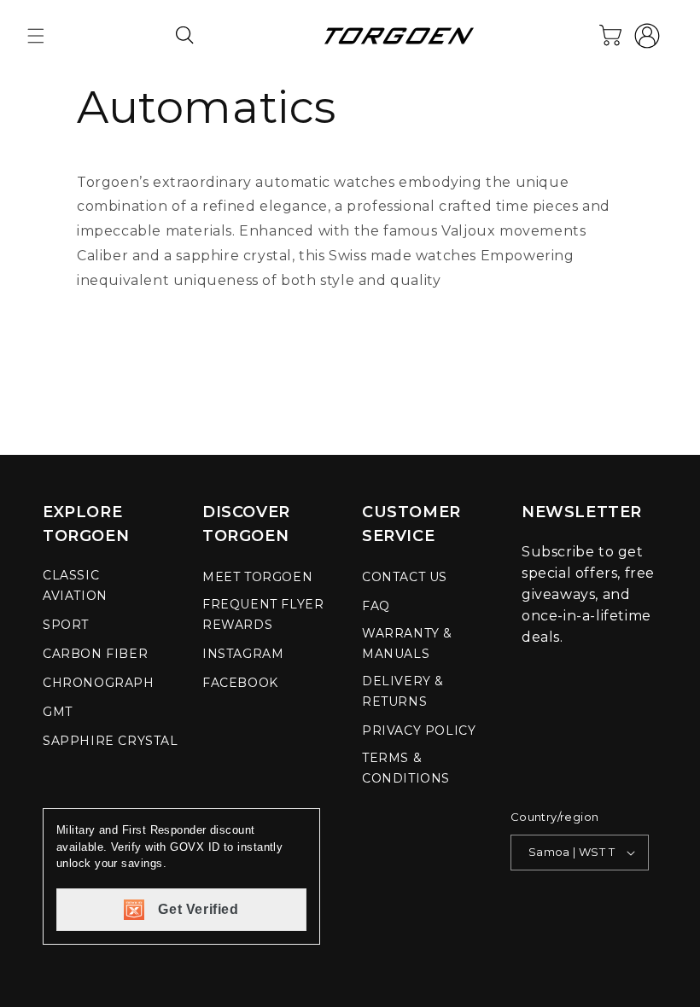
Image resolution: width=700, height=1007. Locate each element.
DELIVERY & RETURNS (403, 691)
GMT (58, 711)
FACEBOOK (240, 682)
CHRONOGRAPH (99, 682)
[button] (36, 36)
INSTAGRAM (242, 653)
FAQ (376, 606)
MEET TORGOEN (257, 577)
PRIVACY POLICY (418, 730)
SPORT (66, 624)
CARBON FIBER (95, 653)
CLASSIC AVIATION (75, 585)
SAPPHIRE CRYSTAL (110, 740)
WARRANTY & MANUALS (407, 643)
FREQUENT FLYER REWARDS (263, 614)
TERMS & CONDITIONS (406, 768)
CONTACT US (404, 577)
